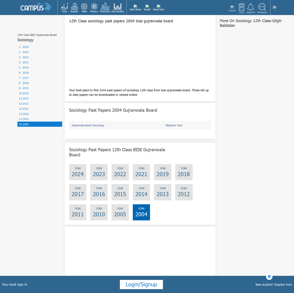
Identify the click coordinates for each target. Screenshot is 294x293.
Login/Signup (141, 284)
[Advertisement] (140, 58)
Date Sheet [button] (135, 9)
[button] (65, 7)
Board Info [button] (158, 9)
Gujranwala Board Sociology (88, 125)
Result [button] (147, 9)
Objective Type (174, 125)
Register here (283, 284)
